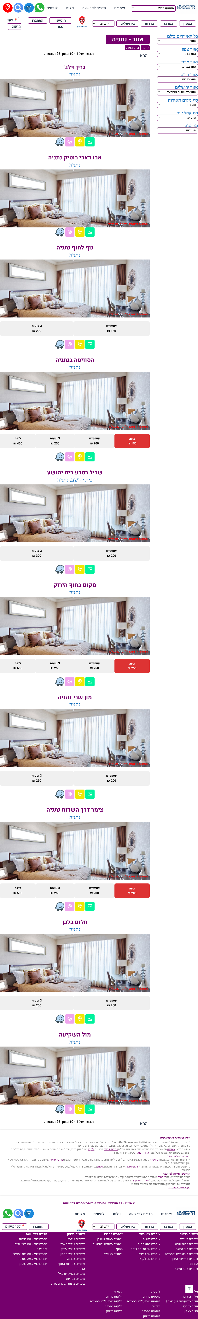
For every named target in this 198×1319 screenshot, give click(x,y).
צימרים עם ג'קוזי (149, 1259)
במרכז (168, 23)
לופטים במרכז (151, 1311)
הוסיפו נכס (60, 21)
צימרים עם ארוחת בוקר (145, 1249)
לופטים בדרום (151, 1296)
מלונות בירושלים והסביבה (106, 1301)
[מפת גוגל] (79, 141)
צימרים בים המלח (187, 1249)
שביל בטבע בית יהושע (75, 472)
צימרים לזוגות (151, 1239)
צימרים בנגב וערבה (186, 1269)
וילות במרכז (190, 1306)
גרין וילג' (74, 67)
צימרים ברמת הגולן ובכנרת (68, 1283)
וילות (70, 8)
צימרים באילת (189, 1239)
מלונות (80, 1214)
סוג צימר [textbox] (190, 105)
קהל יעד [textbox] (191, 117)
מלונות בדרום (114, 1296)
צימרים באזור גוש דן (110, 1239)
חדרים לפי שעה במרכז (33, 1259)
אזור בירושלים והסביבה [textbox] (181, 92)
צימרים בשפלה (113, 1254)
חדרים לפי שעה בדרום (33, 1239)
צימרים (119, 8)
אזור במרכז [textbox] (189, 66)
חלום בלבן (74, 922)
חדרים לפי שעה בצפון (33, 1264)
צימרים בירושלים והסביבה (181, 1254)
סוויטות (154, 1160)
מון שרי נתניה (75, 697)
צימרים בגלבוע (76, 1239)
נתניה (145, 47)
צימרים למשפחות (149, 1244)
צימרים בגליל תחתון (72, 1254)
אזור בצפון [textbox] (189, 54)
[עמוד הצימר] (90, 141)
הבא (144, 55)
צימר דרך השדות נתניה (74, 810)
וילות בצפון (191, 1311)
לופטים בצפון (151, 1316)
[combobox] (153, 8)
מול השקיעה (75, 1035)
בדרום (149, 23)
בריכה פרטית (56, 1160)
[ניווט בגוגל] (69, 141)
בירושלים (127, 23)
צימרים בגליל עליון (73, 1249)
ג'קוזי (91, 1149)
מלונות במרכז (114, 1306)
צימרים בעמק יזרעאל (71, 1273)
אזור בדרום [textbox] (189, 79)
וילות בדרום (190, 1296)
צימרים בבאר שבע (186, 1244)
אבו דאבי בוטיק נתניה (75, 157)
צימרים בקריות (75, 1278)
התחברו (37, 20)
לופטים (52, 8)
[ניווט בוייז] (59, 141)
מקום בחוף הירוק (74, 585)
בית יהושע (132, 47)
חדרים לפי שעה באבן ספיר (30, 1254)
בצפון (187, 23)
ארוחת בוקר (142, 1153)
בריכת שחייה (111, 1149)
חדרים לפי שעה (94, 8)
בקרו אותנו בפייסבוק (179, 1187)
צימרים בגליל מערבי (72, 1244)
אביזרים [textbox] (191, 130)
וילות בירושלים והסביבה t (182, 1301)
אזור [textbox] (193, 41)
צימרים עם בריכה (149, 1254)
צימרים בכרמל (76, 1259)
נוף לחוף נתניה (74, 247)
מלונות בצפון (114, 1311)
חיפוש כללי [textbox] (166, 8)
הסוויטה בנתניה (74, 360)
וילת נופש (132, 1167)
